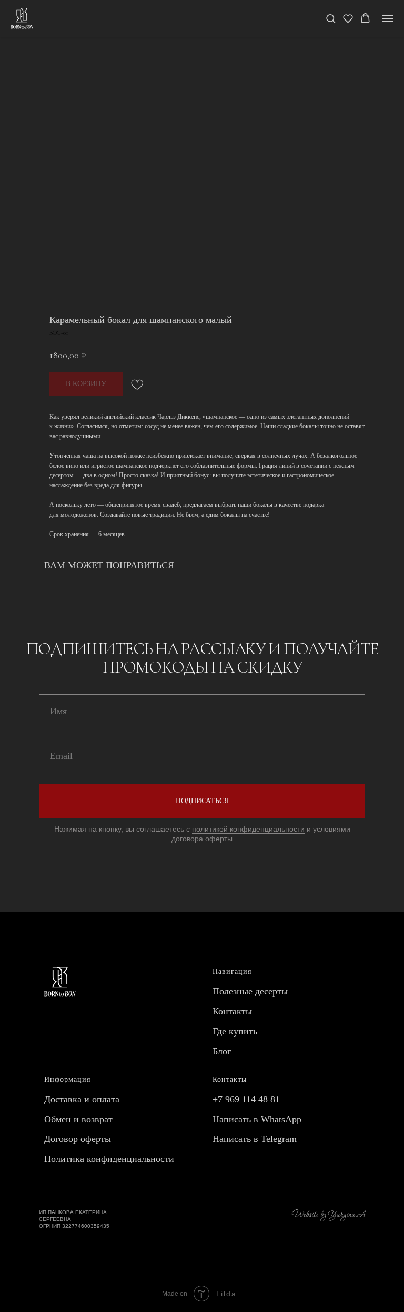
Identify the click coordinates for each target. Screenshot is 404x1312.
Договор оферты (77, 1138)
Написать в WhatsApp (257, 1119)
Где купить (235, 1031)
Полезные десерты (250, 991)
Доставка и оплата (81, 1099)
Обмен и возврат (78, 1119)
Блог (222, 1051)
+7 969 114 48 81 (246, 1099)
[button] (331, 18)
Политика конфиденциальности (109, 1158)
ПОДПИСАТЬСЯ (202, 801)
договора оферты (202, 838)
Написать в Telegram (255, 1138)
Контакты (232, 1011)
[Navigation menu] (387, 18)
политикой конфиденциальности (248, 829)
